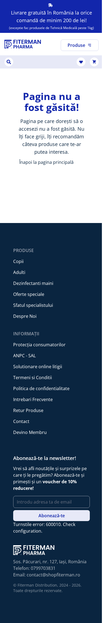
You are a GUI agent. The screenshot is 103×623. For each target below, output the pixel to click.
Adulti (19, 272)
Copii (18, 261)
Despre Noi (25, 316)
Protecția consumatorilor (39, 345)
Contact (21, 421)
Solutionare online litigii (37, 367)
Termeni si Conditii (32, 378)
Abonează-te (51, 516)
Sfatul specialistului (33, 305)
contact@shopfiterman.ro (53, 575)
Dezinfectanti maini (33, 283)
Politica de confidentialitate (41, 388)
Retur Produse (28, 410)
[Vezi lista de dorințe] (81, 62)
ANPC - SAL (24, 356)
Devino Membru (30, 432)
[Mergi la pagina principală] (22, 44)
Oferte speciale (28, 294)
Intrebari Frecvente (33, 399)
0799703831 (43, 568)
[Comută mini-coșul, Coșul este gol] (94, 62)
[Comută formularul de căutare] (8, 62)
